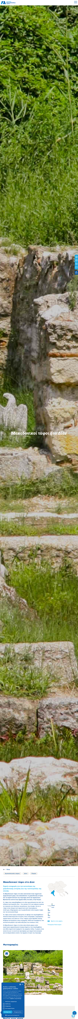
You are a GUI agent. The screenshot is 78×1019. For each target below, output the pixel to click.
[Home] (8, 2)
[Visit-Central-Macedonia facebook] (76, 257)
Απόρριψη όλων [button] (18, 1012)
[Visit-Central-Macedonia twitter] (76, 263)
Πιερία (34, 873)
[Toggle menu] (75, 2)
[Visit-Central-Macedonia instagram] (76, 260)
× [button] (22, 984)
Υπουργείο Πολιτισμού (54, 924)
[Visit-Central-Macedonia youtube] (76, 267)
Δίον (25, 873)
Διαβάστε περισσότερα (15, 998)
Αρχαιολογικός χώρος (12, 873)
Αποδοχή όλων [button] (7, 1012)
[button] (13, 1015)
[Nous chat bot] (74, 1014)
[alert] (13, 1000)
